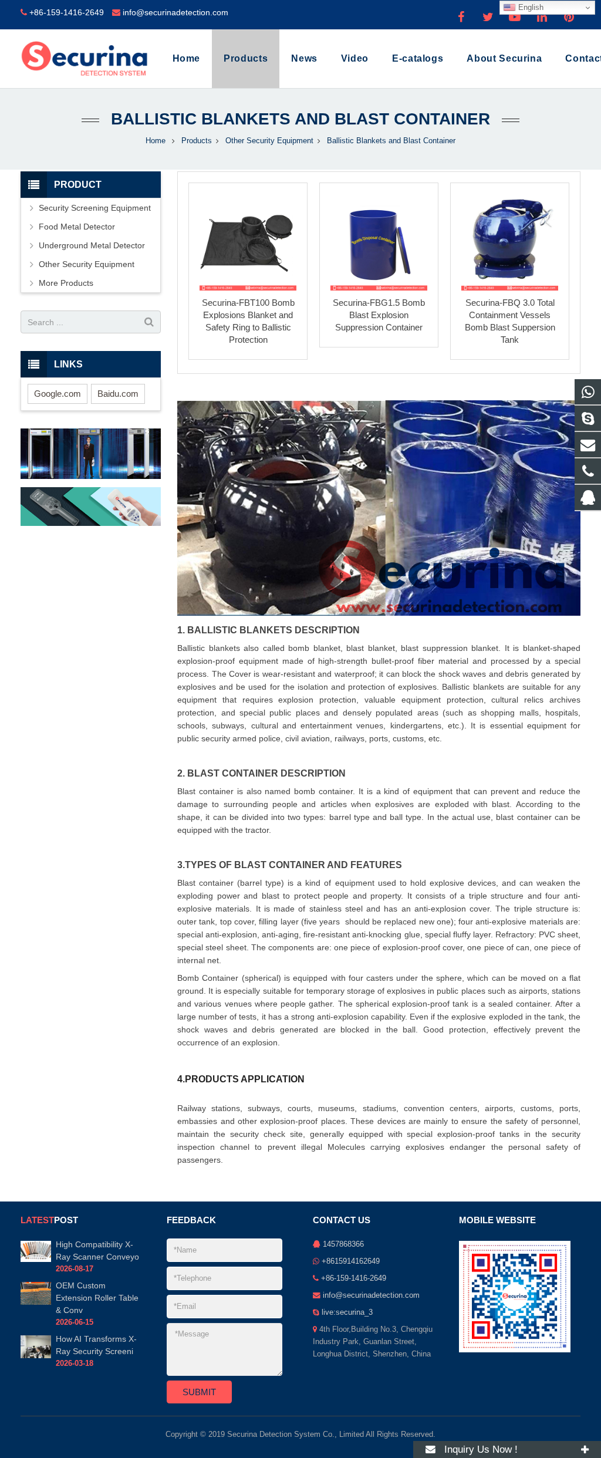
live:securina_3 (347, 1312)
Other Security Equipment (269, 141)
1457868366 (343, 1244)
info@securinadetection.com (175, 12)
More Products (66, 283)
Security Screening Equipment (95, 207)
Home (156, 141)
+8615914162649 (351, 1261)
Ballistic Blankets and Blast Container (300, 119)
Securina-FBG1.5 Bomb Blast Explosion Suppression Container (379, 315)
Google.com (57, 394)
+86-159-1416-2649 (66, 12)
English (529, 7)
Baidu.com (118, 394)
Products (196, 141)
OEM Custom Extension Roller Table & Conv (97, 1298)
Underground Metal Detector (92, 245)
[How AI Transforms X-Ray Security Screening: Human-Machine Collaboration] (36, 1356)
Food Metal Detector (77, 226)
